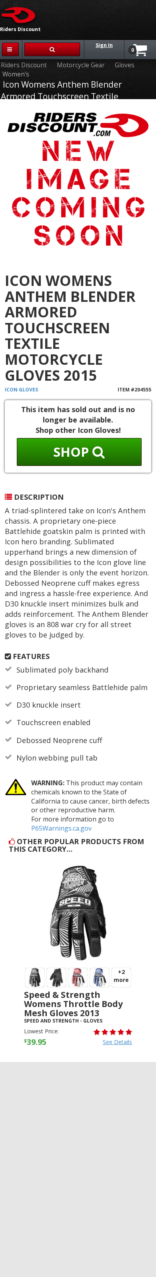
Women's (15, 74)
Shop (72, 452)
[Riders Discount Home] (19, 14)
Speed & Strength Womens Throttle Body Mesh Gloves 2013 (73, 1004)
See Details (117, 1042)
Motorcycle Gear (81, 65)
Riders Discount (24, 65)
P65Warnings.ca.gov (61, 828)
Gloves (124, 65)
